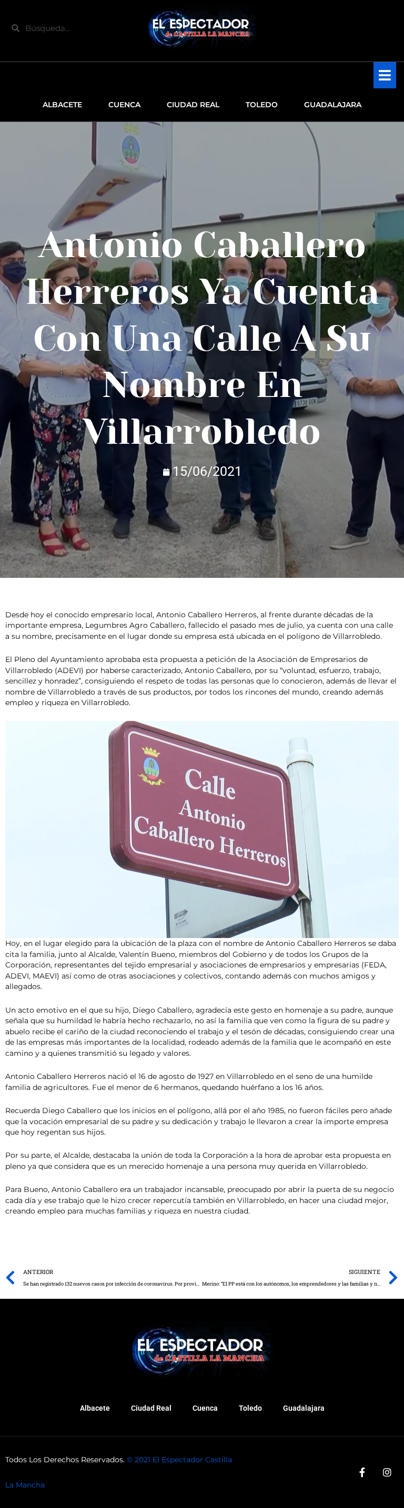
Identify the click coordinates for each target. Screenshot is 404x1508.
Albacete (95, 1408)
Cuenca (205, 1408)
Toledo (250, 1408)
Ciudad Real (151, 1408)
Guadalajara (304, 1408)
